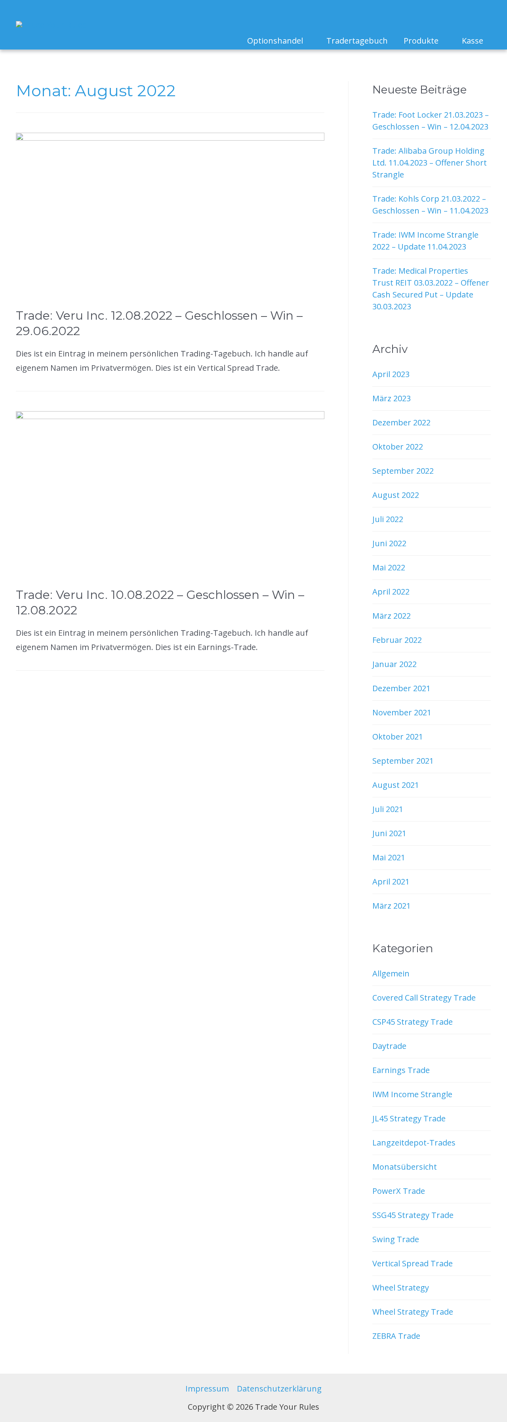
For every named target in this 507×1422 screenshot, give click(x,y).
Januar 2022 (394, 664)
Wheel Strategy (400, 1287)
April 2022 (391, 591)
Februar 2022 (397, 640)
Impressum (207, 1388)
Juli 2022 (387, 519)
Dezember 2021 (401, 688)
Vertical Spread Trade (412, 1263)
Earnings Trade (401, 1070)
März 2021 (391, 905)
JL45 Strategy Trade (409, 1118)
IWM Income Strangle (412, 1094)
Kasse (472, 40)
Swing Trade (395, 1239)
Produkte (421, 40)
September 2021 (403, 760)
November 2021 (401, 712)
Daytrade (389, 1046)
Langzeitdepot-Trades (414, 1142)
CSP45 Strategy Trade (412, 1021)
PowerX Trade (398, 1191)
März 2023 (391, 398)
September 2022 (403, 470)
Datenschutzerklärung (279, 1388)
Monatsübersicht (404, 1166)
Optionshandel (275, 40)
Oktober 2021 (397, 736)
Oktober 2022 (397, 446)
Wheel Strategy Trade (412, 1311)
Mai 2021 (388, 857)
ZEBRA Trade (396, 1336)
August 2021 (395, 785)
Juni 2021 (389, 833)
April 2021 (391, 881)
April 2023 (391, 374)
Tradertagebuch (357, 40)
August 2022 (395, 495)
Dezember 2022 (401, 422)
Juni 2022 (389, 543)
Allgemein (391, 973)
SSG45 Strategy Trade (413, 1215)
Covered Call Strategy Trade (424, 997)
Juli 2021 (387, 809)
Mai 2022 (388, 567)
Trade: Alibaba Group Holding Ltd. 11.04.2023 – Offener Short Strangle (429, 162)
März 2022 (391, 615)
